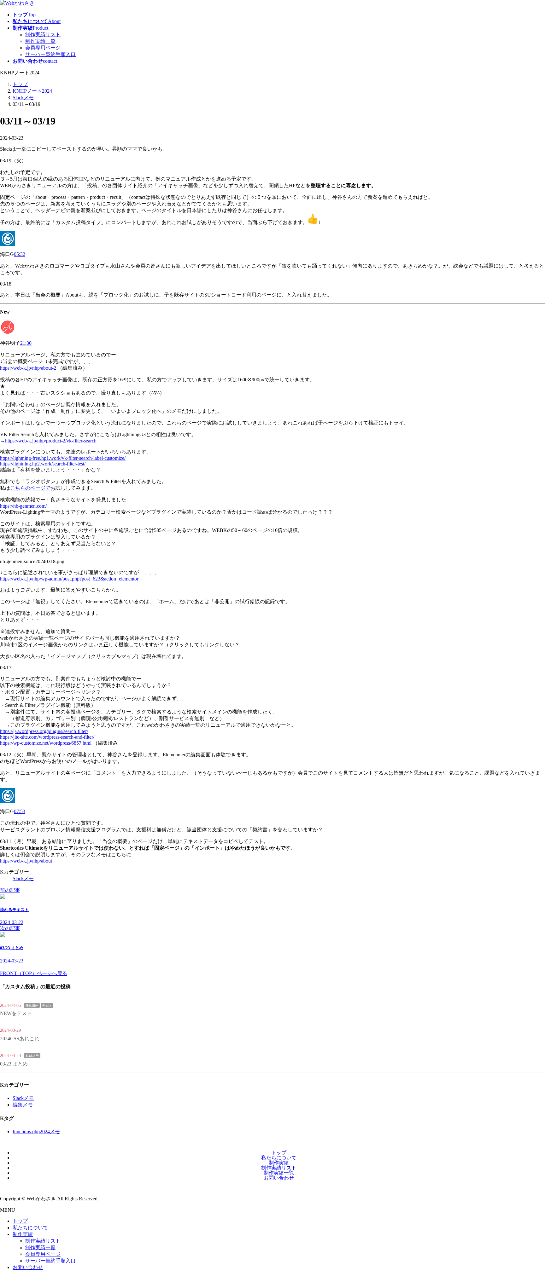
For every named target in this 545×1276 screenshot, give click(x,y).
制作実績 (279, 1162)
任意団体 (32, 1005)
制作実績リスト (43, 34)
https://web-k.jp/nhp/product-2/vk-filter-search (51, 440)
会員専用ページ (43, 47)
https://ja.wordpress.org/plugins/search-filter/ (44, 731)
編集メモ (23, 1104)
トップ (278, 1152)
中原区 (47, 1005)
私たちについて (278, 1157)
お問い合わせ (279, 1178)
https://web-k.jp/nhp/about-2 (28, 368)
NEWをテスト (16, 1013)
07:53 (19, 811)
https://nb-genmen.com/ (23, 506)
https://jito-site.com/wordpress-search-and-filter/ (47, 737)
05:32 (19, 254)
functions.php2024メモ (36, 1131)
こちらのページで (30, 488)
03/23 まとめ (14, 1063)
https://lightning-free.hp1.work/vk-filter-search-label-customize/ (63, 458)
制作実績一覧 (40, 41)
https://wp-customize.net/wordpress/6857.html (45, 743)
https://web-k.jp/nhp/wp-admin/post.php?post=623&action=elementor (69, 578)
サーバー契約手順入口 (50, 54)
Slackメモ (23, 878)
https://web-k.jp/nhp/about (26, 860)
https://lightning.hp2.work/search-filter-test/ (42, 463)
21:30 (26, 343)
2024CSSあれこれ (19, 1038)
